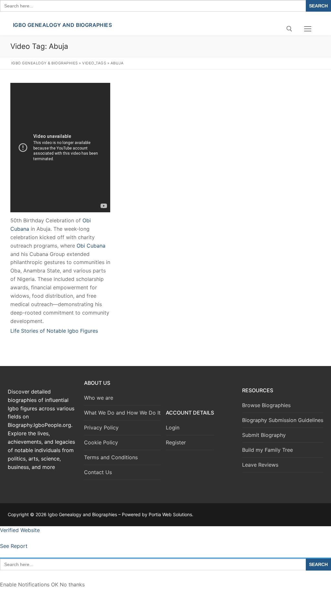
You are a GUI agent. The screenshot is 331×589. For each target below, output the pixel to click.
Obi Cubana (91, 245)
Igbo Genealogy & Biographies (44, 63)
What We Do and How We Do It (122, 412)
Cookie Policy (101, 442)
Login (172, 427)
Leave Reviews (260, 464)
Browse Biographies (266, 405)
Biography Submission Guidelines (282, 420)
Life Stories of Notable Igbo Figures (54, 331)
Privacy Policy (101, 427)
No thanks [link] (72, 584)
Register (176, 442)
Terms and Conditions (111, 457)
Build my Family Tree (267, 450)
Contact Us (98, 472)
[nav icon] (307, 29)
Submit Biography (264, 435)
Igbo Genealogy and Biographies (62, 25)
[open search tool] (289, 29)
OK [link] (55, 584)
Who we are (98, 398)
